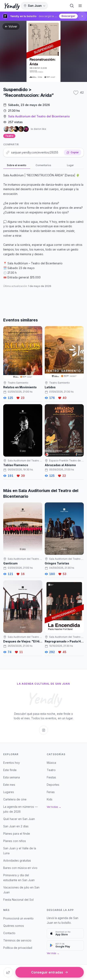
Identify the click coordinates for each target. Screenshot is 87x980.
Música (51, 762)
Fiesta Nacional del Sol (18, 899)
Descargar (68, 16)
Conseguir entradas (47, 972)
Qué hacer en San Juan (19, 819)
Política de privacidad (17, 947)
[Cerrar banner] (82, 16)
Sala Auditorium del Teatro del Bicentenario (39, 116)
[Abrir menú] (80, 5)
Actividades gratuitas (17, 860)
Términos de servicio (17, 940)
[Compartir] (8, 972)
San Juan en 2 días (16, 826)
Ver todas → (54, 806)
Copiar (75, 152)
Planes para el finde (16, 833)
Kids (49, 799)
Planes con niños (14, 841)
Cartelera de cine (15, 799)
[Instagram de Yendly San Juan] (43, 730)
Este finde (10, 770)
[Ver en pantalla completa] (43, 51)
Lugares (8, 792)
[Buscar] (72, 6)
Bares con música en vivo (20, 868)
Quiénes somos (13, 925)
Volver (12, 26)
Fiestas (51, 777)
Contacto (9, 933)
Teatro (9, 135)
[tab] (16, 165)
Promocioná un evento (18, 918)
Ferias (51, 792)
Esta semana (11, 777)
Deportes (53, 784)
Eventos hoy (11, 762)
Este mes (9, 784)
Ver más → (53, 953)
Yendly (11, 6)
